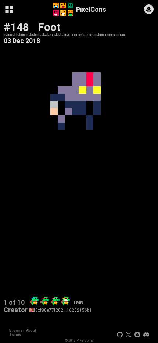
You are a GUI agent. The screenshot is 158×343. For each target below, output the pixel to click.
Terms (15, 334)
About (31, 330)
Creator (16, 310)
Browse (15, 330)
